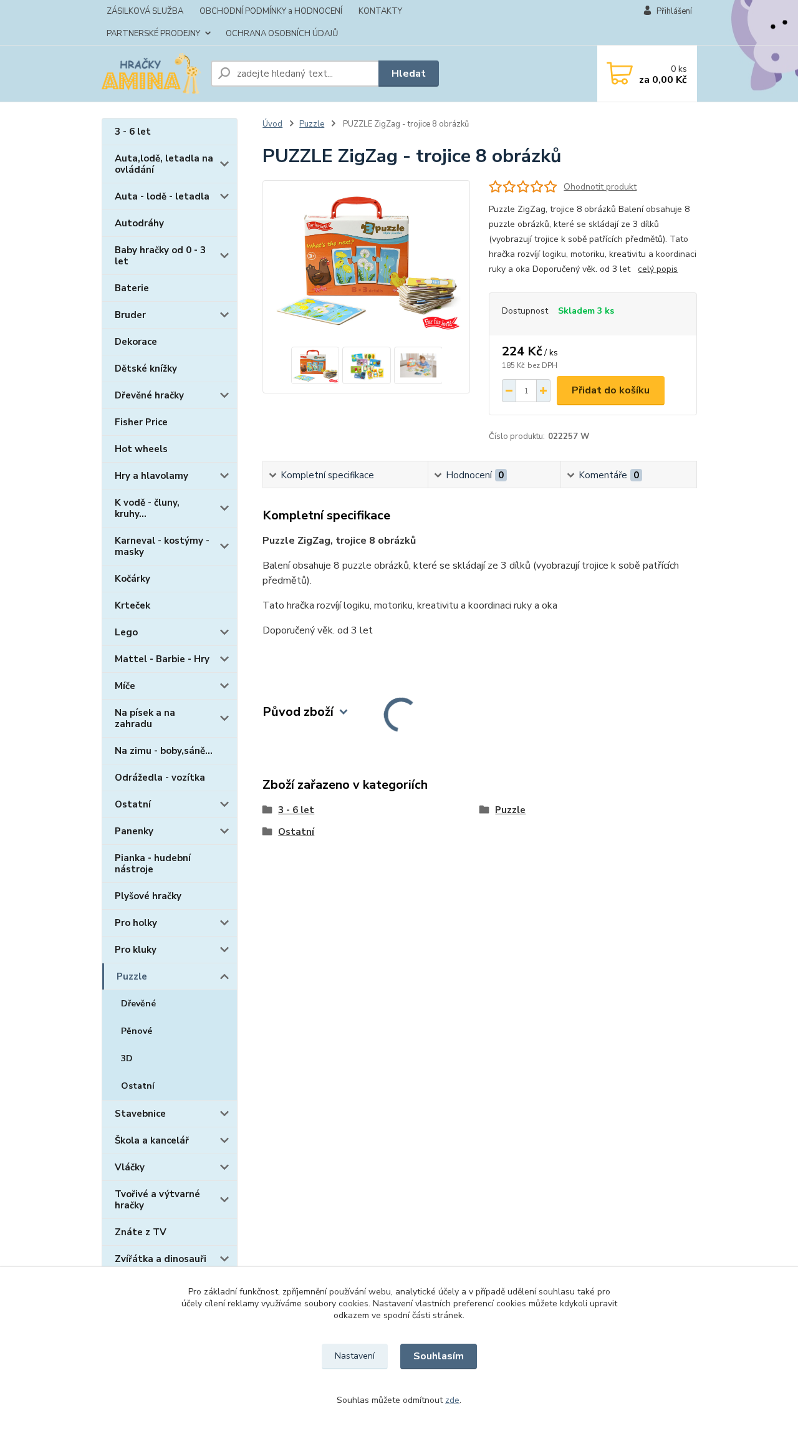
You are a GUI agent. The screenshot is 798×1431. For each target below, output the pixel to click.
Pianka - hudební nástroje (153, 863)
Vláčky (130, 1167)
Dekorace (136, 341)
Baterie (132, 288)
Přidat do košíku (611, 390)
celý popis (658, 269)
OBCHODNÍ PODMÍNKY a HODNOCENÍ (271, 11)
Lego (126, 632)
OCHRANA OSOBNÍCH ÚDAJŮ (282, 33)
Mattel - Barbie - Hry (162, 659)
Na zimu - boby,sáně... (164, 750)
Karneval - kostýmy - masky (162, 546)
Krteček (132, 605)
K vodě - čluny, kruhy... (147, 508)
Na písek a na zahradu (145, 718)
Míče (125, 686)
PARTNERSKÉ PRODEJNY (153, 33)
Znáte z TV (140, 1232)
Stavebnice (140, 1113)
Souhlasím (438, 1356)
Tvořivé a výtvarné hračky (157, 1200)
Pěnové (136, 1031)
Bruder (130, 315)
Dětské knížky (146, 368)
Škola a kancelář (152, 1140)
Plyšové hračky (148, 896)
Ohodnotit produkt (600, 187)
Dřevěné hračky (149, 395)
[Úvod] (151, 73)
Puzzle (132, 976)
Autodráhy (139, 223)
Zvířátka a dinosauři (160, 1259)
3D (127, 1058)
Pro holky (136, 923)
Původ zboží (298, 711)
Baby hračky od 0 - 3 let (160, 255)
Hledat (409, 73)
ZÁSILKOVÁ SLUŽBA (145, 11)
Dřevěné (138, 1003)
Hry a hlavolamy (151, 476)
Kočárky (132, 578)
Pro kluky (135, 949)
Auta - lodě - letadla (162, 196)
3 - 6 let (133, 131)
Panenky (134, 831)
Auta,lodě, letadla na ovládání (164, 164)
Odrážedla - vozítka (160, 777)
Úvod (272, 124)
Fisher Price (141, 422)
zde (452, 1400)
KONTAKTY (380, 11)
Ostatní (133, 804)
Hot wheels (141, 449)
